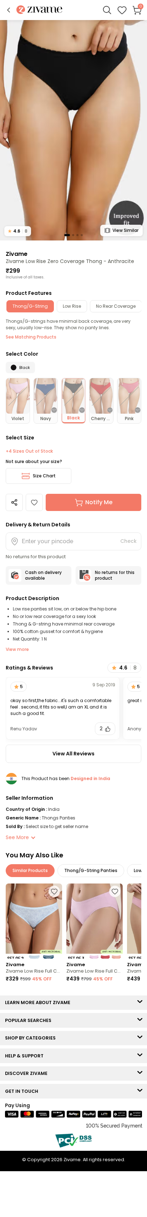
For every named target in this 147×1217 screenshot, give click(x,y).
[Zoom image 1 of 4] (73, 129)
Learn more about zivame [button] (39, 1002)
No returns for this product (115, 575)
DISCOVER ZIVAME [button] (28, 1073)
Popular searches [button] (30, 1020)
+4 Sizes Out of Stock (29, 451)
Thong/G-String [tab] (30, 306)
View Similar (125, 230)
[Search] (107, 10)
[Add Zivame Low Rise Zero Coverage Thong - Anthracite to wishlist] (34, 502)
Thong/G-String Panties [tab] (90, 870)
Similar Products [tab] (30, 870)
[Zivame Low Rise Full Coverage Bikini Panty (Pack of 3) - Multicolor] (94, 921)
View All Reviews (73, 753)
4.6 (17, 231)
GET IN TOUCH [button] (23, 1091)
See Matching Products (31, 337)
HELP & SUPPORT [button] (26, 1056)
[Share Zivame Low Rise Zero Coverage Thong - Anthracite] (14, 502)
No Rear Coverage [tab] (116, 306)
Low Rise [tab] (72, 306)
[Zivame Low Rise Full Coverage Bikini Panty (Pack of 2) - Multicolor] (34, 921)
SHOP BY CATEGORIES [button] (32, 1038)
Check (128, 541)
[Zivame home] (39, 10)
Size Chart (44, 476)
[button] (8, 10)
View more (17, 649)
